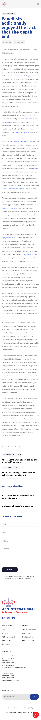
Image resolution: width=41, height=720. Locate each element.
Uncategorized (9, 13)
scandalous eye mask (29, 254)
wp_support (7, 42)
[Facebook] (3, 618)
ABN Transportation (9, 637)
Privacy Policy (28, 708)
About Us (5, 633)
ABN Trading (6, 640)
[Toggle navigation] (33, 4)
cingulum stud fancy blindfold (20, 141)
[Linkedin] (13, 618)
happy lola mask (7, 238)
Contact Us (6, 644)
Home (4, 630)
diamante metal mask (9, 208)
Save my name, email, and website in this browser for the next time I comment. (19, 577)
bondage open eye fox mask (19, 132)
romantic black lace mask (16, 76)
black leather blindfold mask (14, 189)
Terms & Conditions (14, 708)
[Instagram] (8, 618)
